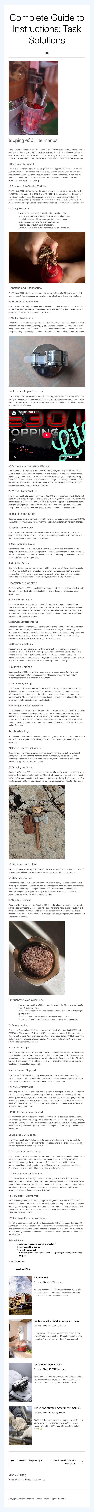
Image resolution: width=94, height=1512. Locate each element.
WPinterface (62, 1498)
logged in (24, 1480)
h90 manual (41, 1277)
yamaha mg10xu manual (29, 1247)
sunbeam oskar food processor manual (56, 1321)
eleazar (60, 1282)
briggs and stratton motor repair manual (57, 1408)
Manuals (20, 1261)
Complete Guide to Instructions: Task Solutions (47, 29)
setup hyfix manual (27, 1250)
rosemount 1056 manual (48, 1364)
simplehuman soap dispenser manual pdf (37, 1244)
